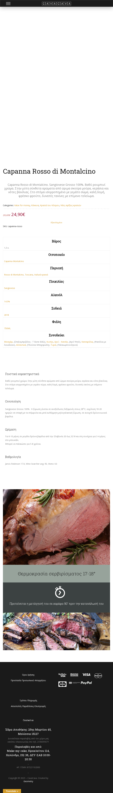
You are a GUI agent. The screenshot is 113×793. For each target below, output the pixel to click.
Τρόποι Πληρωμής (28, 700)
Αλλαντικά (21, 344)
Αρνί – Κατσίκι (61, 341)
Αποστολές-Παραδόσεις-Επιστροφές (28, 706)
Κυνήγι (49, 341)
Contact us (28, 720)
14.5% (7, 301)
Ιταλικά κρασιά (41, 274)
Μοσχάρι (8, 341)
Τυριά (53, 344)
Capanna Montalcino (14, 261)
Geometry (28, 781)
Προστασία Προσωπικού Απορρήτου (28, 680)
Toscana (29, 274)
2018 (6, 315)
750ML (7, 328)
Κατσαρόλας (87, 341)
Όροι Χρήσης (28, 674)
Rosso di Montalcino (14, 274)
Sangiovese (9, 288)
